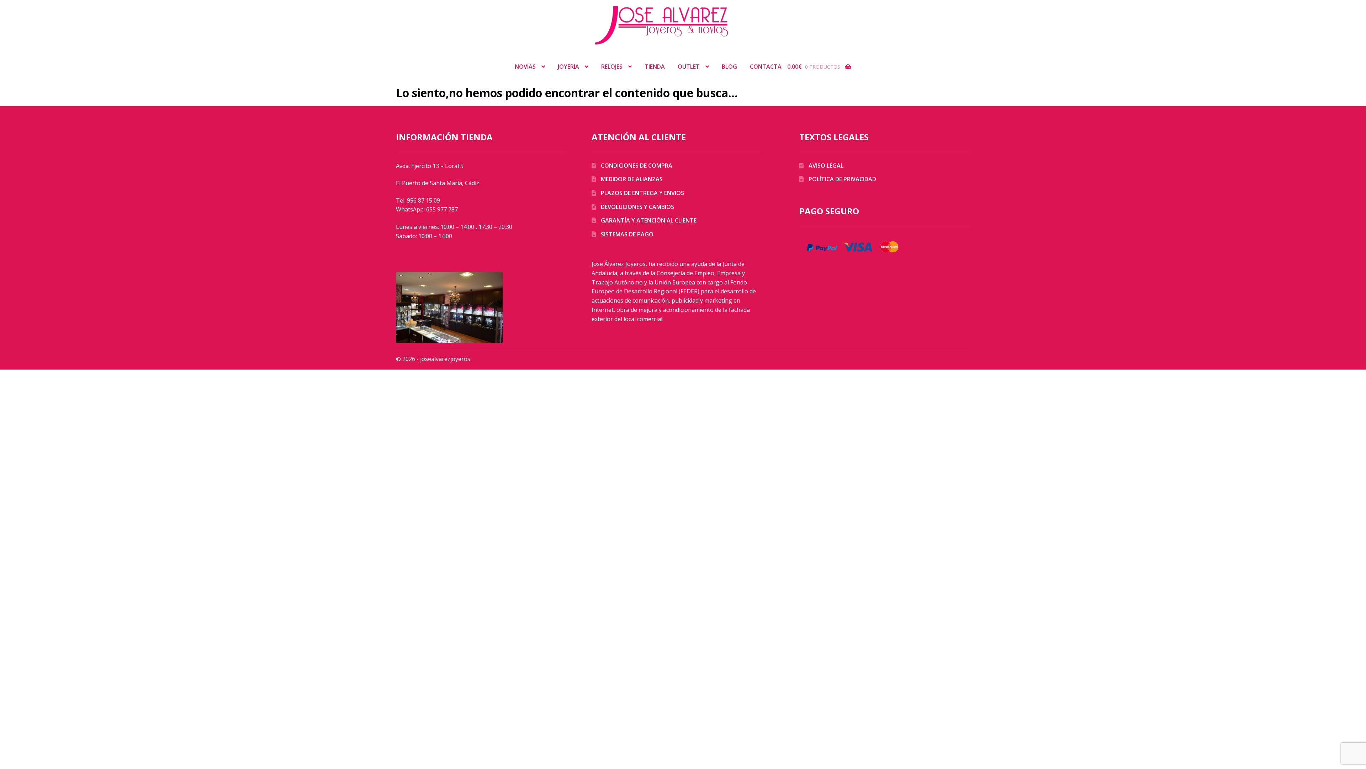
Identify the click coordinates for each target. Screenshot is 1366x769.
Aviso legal (826, 165)
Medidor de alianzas (632, 179)
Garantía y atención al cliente (649, 220)
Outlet (689, 66)
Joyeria (568, 66)
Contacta (766, 66)
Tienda (655, 66)
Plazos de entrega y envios (642, 193)
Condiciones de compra (636, 165)
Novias (525, 66)
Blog (729, 66)
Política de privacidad (842, 179)
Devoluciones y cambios (637, 207)
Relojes (612, 66)
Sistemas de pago (627, 234)
